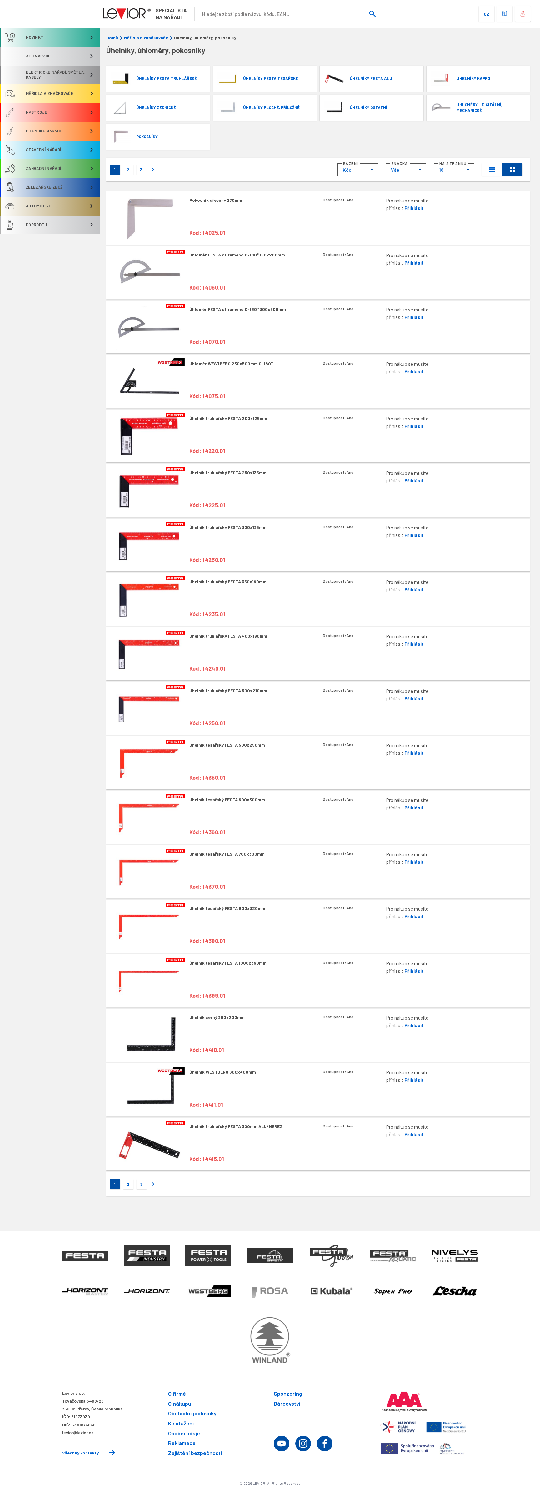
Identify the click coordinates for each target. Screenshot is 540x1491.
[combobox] (358, 169)
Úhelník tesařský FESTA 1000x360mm (228, 963)
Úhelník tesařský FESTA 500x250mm (227, 745)
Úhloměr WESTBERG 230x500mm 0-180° (231, 363)
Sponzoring (288, 1393)
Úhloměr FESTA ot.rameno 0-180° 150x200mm (237, 254)
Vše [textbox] (395, 170)
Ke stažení (181, 1423)
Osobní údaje (184, 1433)
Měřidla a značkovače (146, 37)
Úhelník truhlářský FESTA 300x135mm (228, 527)
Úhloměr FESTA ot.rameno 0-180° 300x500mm (237, 309)
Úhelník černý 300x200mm (217, 1017)
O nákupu (179, 1403)
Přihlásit (414, 208)
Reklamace (182, 1442)
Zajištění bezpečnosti (195, 1452)
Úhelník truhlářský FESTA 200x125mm (228, 418)
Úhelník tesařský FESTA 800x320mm (227, 908)
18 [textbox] (441, 170)
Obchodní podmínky (192, 1413)
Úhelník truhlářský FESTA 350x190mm (228, 581)
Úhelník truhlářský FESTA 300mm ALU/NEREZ (235, 1126)
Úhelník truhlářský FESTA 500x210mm (228, 690)
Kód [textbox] (347, 170)
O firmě (177, 1393)
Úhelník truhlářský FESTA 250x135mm (228, 472)
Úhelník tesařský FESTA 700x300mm (227, 854)
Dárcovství (287, 1403)
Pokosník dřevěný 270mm (215, 200)
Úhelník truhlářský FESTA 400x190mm (228, 636)
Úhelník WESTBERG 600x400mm (222, 1072)
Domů (112, 37)
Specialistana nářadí (171, 13)
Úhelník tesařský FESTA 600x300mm (227, 799)
